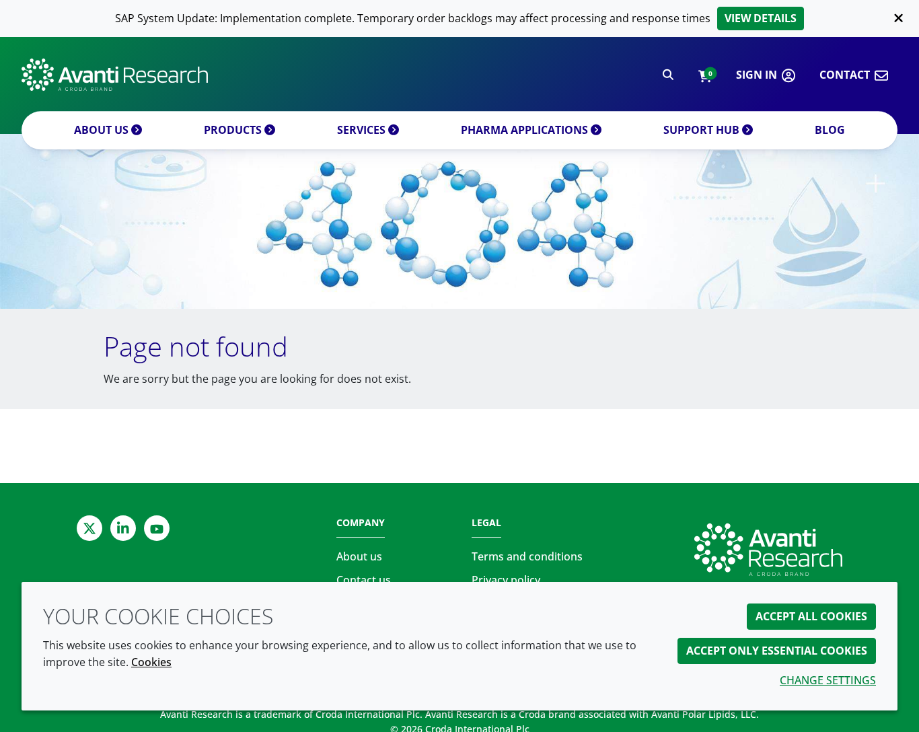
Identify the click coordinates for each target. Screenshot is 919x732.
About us (102, 129)
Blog (830, 129)
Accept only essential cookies (776, 650)
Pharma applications (526, 129)
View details (761, 18)
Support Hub (702, 129)
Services (362, 129)
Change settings (828, 680)
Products (234, 129)
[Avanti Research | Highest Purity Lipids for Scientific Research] (115, 75)
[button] (704, 75)
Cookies (151, 662)
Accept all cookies (811, 616)
